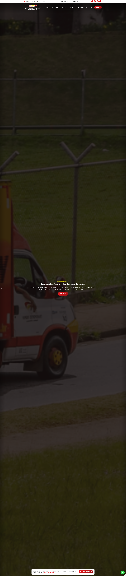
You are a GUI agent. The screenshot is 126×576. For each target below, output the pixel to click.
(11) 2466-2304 (64, 1)
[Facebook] (92, 1)
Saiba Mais (63, 294)
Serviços (64, 7)
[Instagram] (95, 1)
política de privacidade (49, 572)
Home (47, 7)
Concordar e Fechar (86, 572)
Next (124, 288)
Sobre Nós (55, 7)
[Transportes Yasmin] (32, 7)
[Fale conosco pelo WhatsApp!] (123, 572)
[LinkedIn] (100, 1)
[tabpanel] (63, 288)
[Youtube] (98, 1)
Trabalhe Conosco (82, 7)
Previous (2, 288)
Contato (98, 7)
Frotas (72, 7)
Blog (91, 7)
